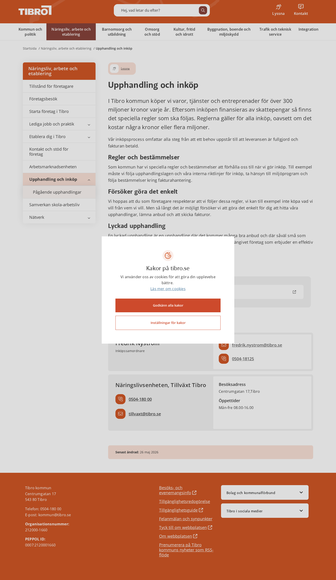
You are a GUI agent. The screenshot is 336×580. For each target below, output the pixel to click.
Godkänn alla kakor (168, 305)
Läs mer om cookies (168, 288)
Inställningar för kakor (168, 323)
